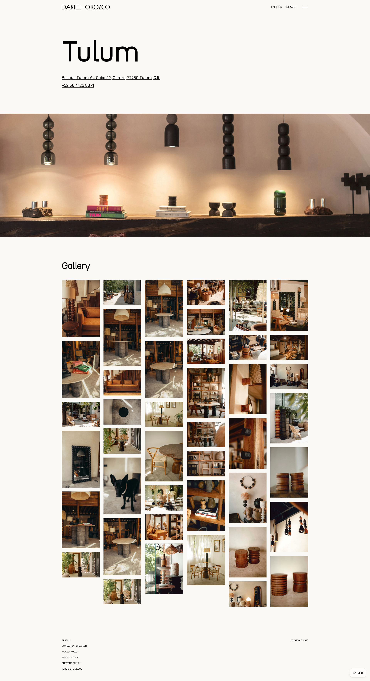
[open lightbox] (81, 308)
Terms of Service (72, 669)
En (273, 7)
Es (280, 7)
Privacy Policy (70, 652)
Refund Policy (70, 657)
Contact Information (74, 646)
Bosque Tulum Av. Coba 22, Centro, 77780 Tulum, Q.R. (111, 77)
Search (292, 7)
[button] (305, 7)
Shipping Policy (71, 663)
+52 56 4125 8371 (78, 85)
